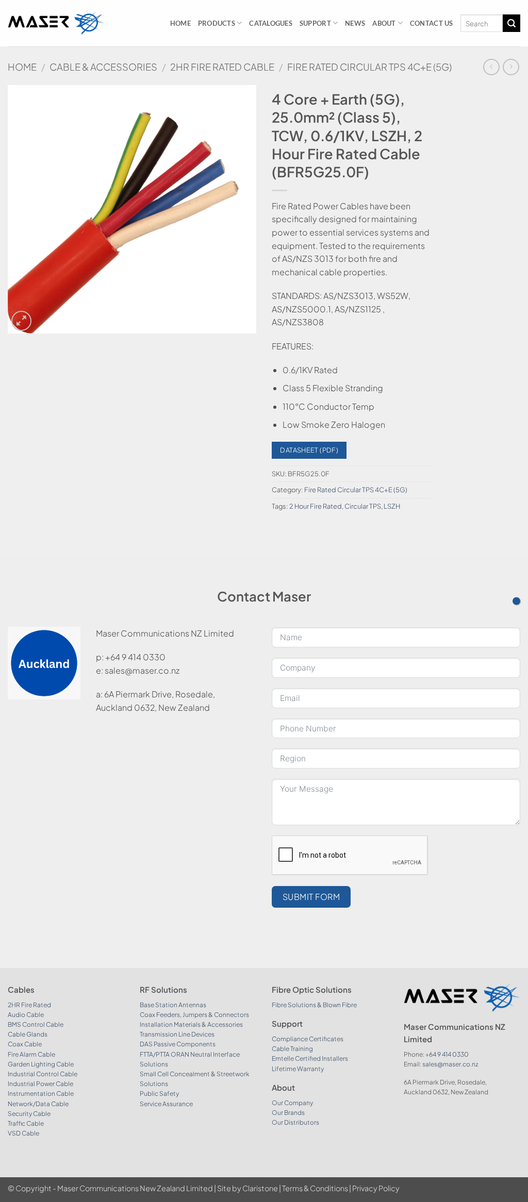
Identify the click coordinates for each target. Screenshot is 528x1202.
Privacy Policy (376, 1188)
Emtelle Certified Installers (310, 1058)
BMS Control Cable (35, 1024)
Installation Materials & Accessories (191, 1024)
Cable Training (292, 1049)
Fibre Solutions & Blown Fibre (314, 1005)
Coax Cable (25, 1044)
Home (180, 23)
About (383, 23)
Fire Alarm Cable (31, 1054)
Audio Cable (26, 1015)
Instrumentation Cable (41, 1093)
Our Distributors (295, 1122)
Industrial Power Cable (40, 1084)
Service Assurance (166, 1104)
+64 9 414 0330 (447, 1054)
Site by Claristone (247, 1188)
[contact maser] (516, 601)
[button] (21, 321)
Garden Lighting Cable (41, 1064)
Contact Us (431, 23)
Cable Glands (27, 1034)
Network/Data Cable (38, 1104)
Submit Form (311, 896)
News (355, 23)
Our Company (292, 1103)
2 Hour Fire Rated (315, 506)
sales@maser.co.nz (450, 1064)
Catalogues (270, 23)
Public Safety (159, 1093)
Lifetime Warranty (298, 1069)
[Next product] (491, 67)
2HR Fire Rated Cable (222, 67)
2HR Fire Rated (29, 1005)
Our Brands (288, 1112)
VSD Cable (23, 1133)
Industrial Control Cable (42, 1074)
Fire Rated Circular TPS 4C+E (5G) (369, 67)
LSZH (392, 506)
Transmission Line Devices (177, 1034)
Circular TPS (362, 506)
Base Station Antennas (173, 1005)
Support (315, 23)
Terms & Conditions (315, 1188)
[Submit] (511, 23)
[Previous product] (511, 67)
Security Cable (29, 1113)
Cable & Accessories (103, 67)
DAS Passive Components (178, 1044)
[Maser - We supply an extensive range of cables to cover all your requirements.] (56, 23)
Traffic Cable (26, 1123)
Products (216, 23)
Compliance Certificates (307, 1039)
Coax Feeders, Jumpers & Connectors (194, 1015)
